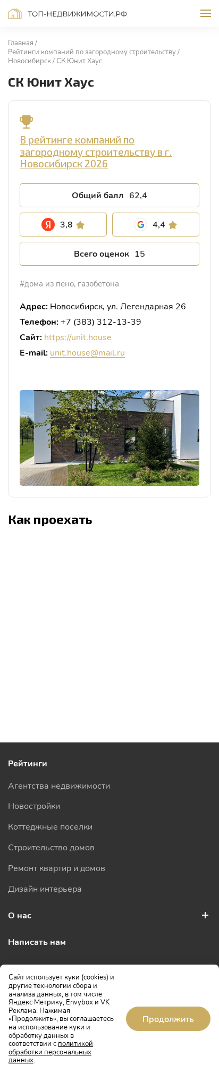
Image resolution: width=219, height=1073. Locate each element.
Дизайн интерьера (45, 888)
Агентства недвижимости (59, 785)
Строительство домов (51, 847)
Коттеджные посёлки (50, 826)
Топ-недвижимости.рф (67, 13)
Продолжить (168, 1018)
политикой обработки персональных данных (51, 1051)
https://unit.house (78, 337)
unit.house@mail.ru (87, 352)
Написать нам (37, 941)
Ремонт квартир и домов (56, 868)
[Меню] (205, 13)
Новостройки (34, 805)
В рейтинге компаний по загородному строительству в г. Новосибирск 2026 (96, 151)
